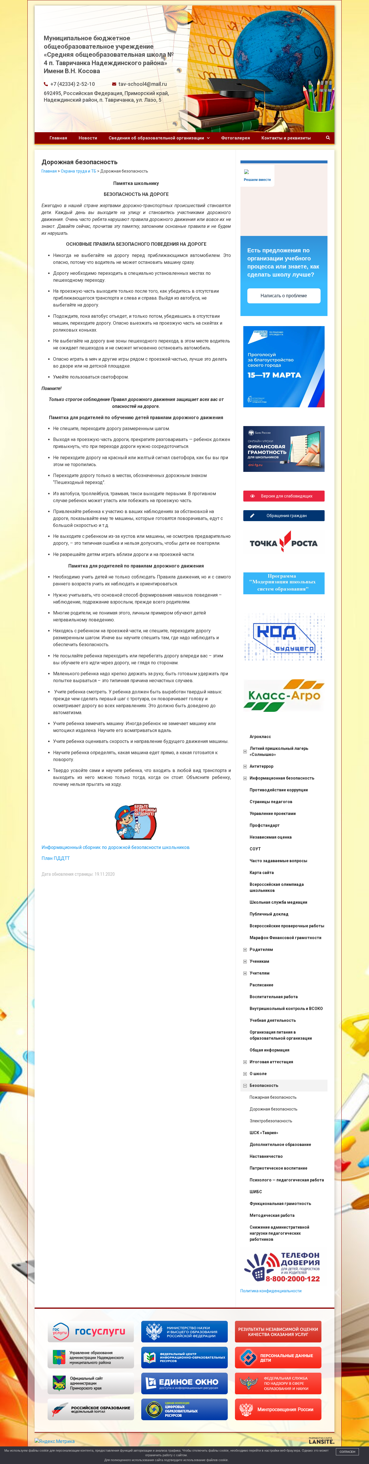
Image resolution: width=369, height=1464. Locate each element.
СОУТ (255, 849)
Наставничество (266, 1156)
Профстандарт (265, 825)
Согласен (347, 1451)
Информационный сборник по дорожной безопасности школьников (116, 847)
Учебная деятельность (273, 1020)
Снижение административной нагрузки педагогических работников (279, 1233)
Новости (88, 138)
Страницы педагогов (271, 801)
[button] (328, 138)
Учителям (260, 973)
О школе (258, 1073)
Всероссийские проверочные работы (287, 926)
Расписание (261, 985)
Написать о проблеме (284, 295)
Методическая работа (272, 1215)
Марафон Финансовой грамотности (285, 937)
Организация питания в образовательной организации (281, 1035)
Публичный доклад (269, 914)
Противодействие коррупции (279, 790)
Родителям (261, 949)
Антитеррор (261, 766)
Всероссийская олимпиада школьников (277, 887)
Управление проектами (273, 813)
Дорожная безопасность (274, 1109)
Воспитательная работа (274, 996)
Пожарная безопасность (273, 1097)
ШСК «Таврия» (264, 1132)
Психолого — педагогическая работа (287, 1180)
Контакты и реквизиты (286, 138)
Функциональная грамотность (280, 1203)
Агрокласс (260, 736)
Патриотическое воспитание (278, 1168)
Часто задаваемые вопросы (278, 860)
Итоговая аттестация (271, 1062)
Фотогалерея (235, 138)
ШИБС (256, 1191)
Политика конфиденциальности (271, 1291)
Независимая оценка (271, 837)
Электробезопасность (271, 1121)
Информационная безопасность (282, 778)
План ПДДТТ (56, 858)
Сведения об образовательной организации (156, 138)
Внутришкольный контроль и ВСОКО (286, 1008)
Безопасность (264, 1085)
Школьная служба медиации (278, 902)
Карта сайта (262, 872)
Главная (58, 138)
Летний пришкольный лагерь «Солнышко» (279, 751)
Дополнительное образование (280, 1144)
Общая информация (269, 1050)
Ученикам (259, 961)
